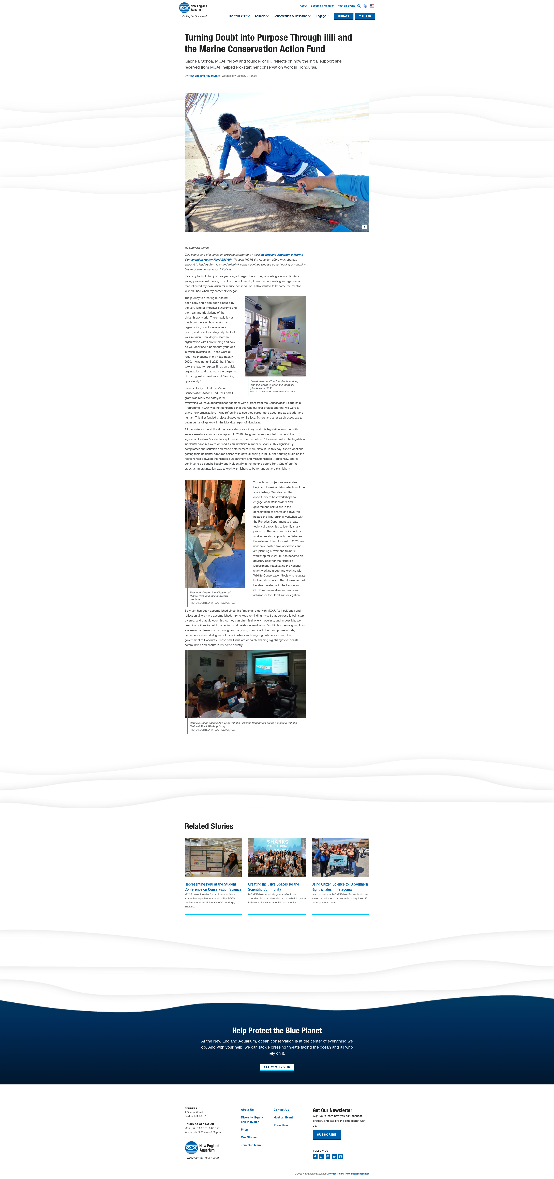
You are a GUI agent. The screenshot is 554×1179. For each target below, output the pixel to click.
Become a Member (322, 5)
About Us (247, 1109)
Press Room (282, 1125)
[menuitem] (303, 6)
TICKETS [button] (365, 16)
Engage (321, 16)
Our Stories (249, 1137)
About (303, 5)
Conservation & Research (290, 16)
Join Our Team (251, 1145)
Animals (260, 16)
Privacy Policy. (336, 1173)
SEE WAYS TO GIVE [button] (277, 1066)
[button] (359, 6)
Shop (244, 1129)
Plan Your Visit (237, 16)
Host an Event (346, 5)
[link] (213, 875)
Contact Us (281, 1109)
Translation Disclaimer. (357, 1173)
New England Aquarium (203, 75)
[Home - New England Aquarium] (193, 10)
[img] (248, 16)
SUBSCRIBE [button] (327, 1134)
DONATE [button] (343, 16)
